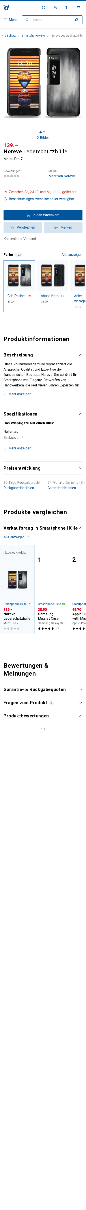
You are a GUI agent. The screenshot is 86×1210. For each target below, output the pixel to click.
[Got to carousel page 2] (44, 132)
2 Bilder (43, 138)
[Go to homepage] (6, 7)
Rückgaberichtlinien (19, 488)
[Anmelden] (55, 7)
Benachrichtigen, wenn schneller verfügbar (41, 199)
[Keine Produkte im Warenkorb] (78, 7)
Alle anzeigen (72, 255)
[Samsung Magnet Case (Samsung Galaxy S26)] (51, 589)
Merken (66, 227)
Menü (13, 20)
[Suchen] (27, 20)
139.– (11, 145)
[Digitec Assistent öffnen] (66, 7)
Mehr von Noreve (62, 173)
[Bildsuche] (77, 19)
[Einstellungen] (43, 7)
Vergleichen (26, 227)
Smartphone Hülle (33, 35)
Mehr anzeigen (19, 394)
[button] (43, 192)
